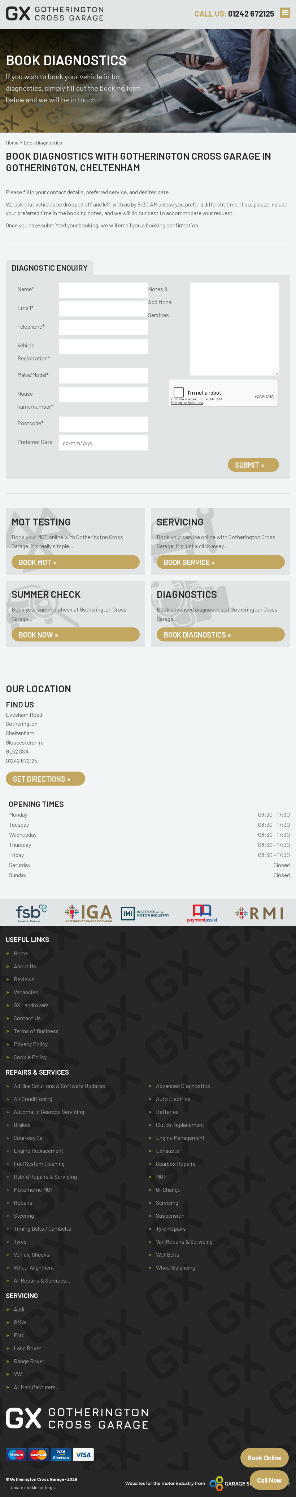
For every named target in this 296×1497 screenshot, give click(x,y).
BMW (20, 1322)
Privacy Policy (31, 1044)
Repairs (23, 1202)
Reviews (24, 979)
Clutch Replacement (180, 1125)
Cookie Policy (30, 1057)
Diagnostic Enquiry (50, 267)
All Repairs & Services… (42, 1280)
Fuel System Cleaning (39, 1164)
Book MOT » (37, 562)
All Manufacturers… (37, 1387)
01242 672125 (234, 13)
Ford (19, 1335)
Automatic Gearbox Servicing (49, 1112)
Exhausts (167, 1151)
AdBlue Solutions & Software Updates (59, 1086)
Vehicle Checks (31, 1254)
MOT (161, 1177)
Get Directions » (41, 778)
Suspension (170, 1215)
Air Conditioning (33, 1099)
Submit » (249, 465)
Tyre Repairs (171, 1228)
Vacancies (26, 992)
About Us (25, 966)
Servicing (167, 1202)
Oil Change (168, 1189)
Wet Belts (167, 1254)
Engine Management (180, 1138)
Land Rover (27, 1348)
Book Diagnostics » (197, 634)
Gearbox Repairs (176, 1164)
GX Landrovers (31, 1005)
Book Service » (189, 562)
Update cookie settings (32, 1487)
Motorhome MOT (33, 1189)
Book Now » (38, 634)
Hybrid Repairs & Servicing (45, 1177)
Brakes (22, 1125)
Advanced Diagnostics (183, 1086)
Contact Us (27, 1018)
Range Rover (29, 1361)
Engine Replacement (39, 1151)
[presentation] (224, 393)
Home (21, 953)
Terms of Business (36, 1031)
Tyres (20, 1241)
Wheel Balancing (175, 1267)
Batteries (167, 1112)
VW (18, 1374)
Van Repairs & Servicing (184, 1241)
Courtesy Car (29, 1138)
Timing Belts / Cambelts (42, 1228)
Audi (19, 1309)
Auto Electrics (173, 1099)
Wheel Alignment (34, 1267)
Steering (24, 1215)
